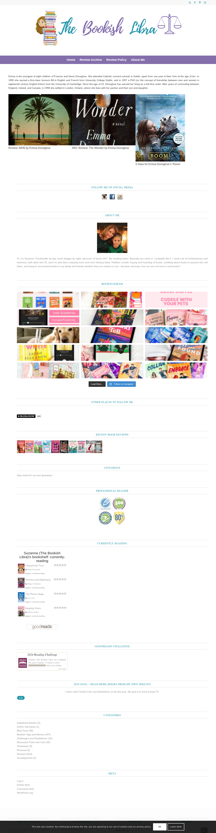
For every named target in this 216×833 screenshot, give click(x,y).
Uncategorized (24, 758)
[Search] (149, 60)
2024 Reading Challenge (42, 654)
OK (159, 827)
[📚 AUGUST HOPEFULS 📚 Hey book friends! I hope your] (112, 370)
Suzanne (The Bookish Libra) (41, 659)
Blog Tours (22, 730)
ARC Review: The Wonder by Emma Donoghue (100, 148)
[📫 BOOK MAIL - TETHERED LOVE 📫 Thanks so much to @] (48, 370)
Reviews (21, 754)
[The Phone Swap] (21, 601)
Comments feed (25, 789)
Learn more (176, 827)
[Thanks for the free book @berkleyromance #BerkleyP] (112, 300)
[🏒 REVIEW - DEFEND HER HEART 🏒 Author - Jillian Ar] (112, 353)
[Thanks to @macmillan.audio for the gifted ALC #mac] (48, 317)
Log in (20, 781)
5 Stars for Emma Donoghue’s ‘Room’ (158, 164)
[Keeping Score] (21, 615)
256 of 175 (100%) (53, 666)
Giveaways (23, 746)
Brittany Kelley (33, 612)
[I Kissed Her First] (21, 573)
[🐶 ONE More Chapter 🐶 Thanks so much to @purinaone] (48, 335)
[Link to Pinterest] (199, 2)
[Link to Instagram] (205, 2)
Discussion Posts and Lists (31, 742)
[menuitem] (71, 60)
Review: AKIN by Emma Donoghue (29, 148)
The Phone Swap (34, 594)
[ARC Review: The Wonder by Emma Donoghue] (103, 144)
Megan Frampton (34, 584)
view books (62, 669)
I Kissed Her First (34, 565)
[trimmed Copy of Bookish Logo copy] (108, 30)
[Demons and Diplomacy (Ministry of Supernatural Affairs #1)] (21, 587)
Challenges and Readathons (32, 738)
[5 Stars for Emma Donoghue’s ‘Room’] (160, 160)
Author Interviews (26, 726)
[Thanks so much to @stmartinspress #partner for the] (48, 353)
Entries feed (23, 784)
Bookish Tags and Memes (30, 734)
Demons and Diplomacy (38, 579)
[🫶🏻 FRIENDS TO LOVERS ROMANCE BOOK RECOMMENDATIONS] (48, 300)
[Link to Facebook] (194, 2)
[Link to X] (189, 2)
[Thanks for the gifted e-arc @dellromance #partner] (112, 335)
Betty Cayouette (34, 569)
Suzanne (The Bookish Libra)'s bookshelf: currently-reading (42, 557)
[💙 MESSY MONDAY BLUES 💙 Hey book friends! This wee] (176, 335)
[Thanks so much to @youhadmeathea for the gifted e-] (176, 353)
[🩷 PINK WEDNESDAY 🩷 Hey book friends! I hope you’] (176, 317)
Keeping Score (33, 608)
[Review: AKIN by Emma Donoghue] (40, 144)
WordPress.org (25, 792)
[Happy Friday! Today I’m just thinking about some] (176, 300)
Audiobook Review (27, 723)
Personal (21, 750)
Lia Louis (31, 598)
